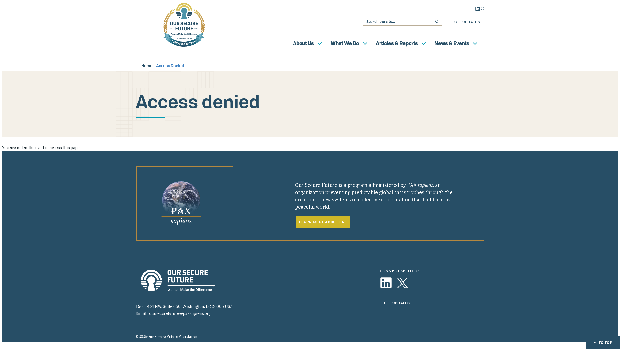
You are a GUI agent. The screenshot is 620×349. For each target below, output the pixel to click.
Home (147, 65)
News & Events (451, 43)
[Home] (184, 25)
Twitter (482, 8)
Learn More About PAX (323, 222)
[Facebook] (386, 283)
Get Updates (467, 21)
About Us (303, 43)
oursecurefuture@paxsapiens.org (180, 313)
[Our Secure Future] (178, 280)
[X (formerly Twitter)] (402, 283)
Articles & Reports (397, 43)
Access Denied (170, 65)
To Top (605, 342)
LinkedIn (477, 8)
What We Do (345, 43)
